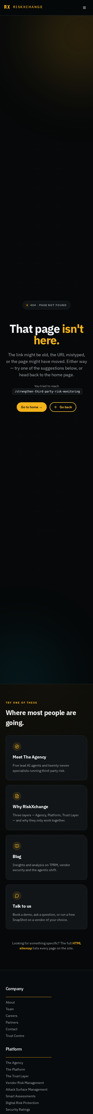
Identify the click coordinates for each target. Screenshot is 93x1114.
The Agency (14, 1063)
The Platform (15, 1069)
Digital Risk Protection (22, 1103)
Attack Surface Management (26, 1089)
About (10, 1002)
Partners (12, 1022)
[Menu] (84, 7)
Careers (11, 1016)
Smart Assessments (21, 1096)
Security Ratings (18, 1109)
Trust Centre (15, 1036)
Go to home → (31, 407)
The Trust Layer (17, 1076)
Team (10, 1009)
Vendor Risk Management (25, 1083)
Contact (11, 1029)
